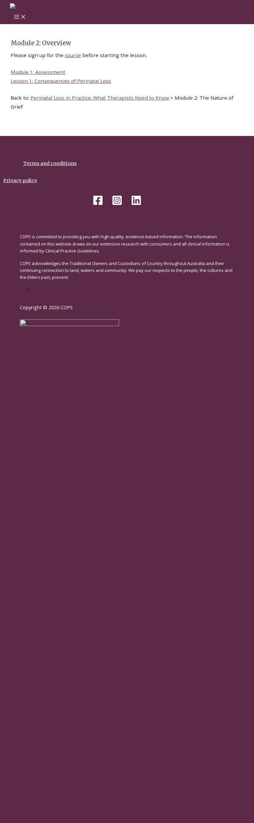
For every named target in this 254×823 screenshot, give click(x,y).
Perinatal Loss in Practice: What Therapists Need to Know (99, 97)
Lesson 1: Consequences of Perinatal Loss (61, 81)
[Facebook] (98, 204)
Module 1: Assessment (38, 72)
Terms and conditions (50, 163)
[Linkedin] (136, 204)
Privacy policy (20, 180)
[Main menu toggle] (20, 17)
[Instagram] (117, 204)
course (73, 55)
